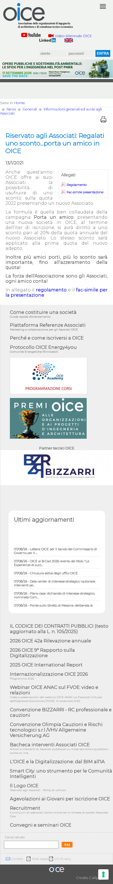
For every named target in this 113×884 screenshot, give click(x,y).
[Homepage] (38, 15)
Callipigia (97, 878)
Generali (29, 109)
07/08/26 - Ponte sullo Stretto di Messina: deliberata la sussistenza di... (53, 605)
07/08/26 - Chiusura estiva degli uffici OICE (46, 571)
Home (19, 103)
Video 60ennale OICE (73, 36)
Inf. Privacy (63, 859)
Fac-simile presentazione (85, 192)
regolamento (51, 289)
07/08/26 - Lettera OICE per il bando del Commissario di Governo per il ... (55, 548)
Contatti (17, 859)
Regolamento (77, 185)
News (11, 109)
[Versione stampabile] (103, 119)
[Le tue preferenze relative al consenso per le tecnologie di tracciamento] (103, 874)
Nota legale (40, 859)
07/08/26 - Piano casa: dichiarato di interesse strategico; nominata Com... (54, 593)
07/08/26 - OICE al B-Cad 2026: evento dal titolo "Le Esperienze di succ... (51, 560)
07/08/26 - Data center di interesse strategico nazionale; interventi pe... (54, 581)
